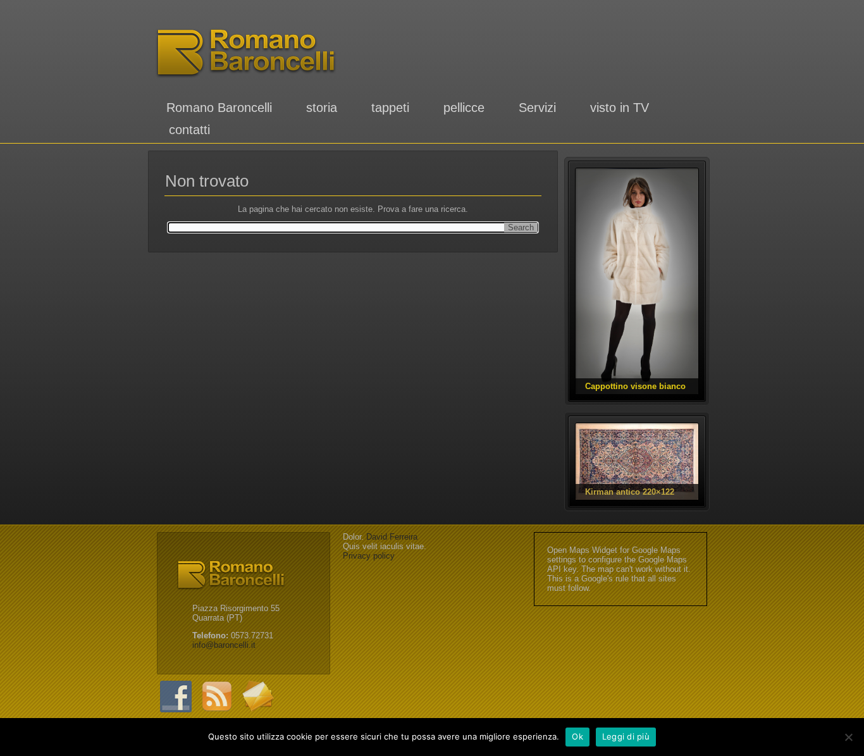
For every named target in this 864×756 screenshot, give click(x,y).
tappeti (390, 108)
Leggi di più (626, 736)
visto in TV (619, 108)
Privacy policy (369, 556)
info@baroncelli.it (224, 645)
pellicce (463, 108)
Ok (577, 736)
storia (321, 108)
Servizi (537, 108)
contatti (189, 130)
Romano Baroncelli (219, 108)
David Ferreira (391, 537)
